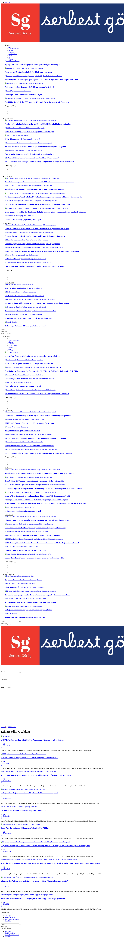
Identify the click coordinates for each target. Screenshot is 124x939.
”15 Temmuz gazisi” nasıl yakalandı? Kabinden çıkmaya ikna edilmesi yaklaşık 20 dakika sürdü (43, 197)
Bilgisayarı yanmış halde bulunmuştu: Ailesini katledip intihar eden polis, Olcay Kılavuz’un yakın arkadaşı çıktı (45, 846)
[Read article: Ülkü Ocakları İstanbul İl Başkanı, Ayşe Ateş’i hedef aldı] (62, 807)
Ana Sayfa (8, 2)
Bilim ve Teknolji (14, 48)
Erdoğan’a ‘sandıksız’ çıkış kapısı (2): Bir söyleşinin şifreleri (28, 318)
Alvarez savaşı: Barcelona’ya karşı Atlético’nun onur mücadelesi (30, 311)
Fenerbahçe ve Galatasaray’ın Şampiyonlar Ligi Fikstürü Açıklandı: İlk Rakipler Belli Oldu (41, 80)
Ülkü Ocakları (12, 727)
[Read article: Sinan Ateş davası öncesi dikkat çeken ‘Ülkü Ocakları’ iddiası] (62, 824)
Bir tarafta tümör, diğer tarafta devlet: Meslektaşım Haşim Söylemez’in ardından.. (37, 303)
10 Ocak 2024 (5, 886)
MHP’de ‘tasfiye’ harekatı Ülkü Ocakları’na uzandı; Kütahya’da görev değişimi (32, 740)
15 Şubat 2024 (5, 869)
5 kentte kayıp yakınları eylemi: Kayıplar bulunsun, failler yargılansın (32, 244)
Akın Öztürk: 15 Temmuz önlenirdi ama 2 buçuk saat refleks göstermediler (34, 189)
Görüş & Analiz (9, 283)
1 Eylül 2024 (5, 763)
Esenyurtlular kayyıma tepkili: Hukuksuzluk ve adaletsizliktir (29, 154)
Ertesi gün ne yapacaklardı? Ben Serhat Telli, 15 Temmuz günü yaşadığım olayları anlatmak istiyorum (45, 212)
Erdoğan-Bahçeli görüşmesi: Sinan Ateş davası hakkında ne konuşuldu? (29, 793)
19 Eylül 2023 (5, 904)
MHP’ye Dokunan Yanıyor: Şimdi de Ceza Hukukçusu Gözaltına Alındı (29, 758)
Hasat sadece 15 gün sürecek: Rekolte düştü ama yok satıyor (29, 72)
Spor (10, 57)
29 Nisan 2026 (5, 745)
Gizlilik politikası (10, 917)
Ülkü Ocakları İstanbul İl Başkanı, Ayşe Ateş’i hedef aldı (23, 810)
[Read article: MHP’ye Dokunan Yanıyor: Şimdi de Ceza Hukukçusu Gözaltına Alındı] (62, 754)
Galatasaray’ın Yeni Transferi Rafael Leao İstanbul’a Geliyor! (29, 87)
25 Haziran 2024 (6, 816)
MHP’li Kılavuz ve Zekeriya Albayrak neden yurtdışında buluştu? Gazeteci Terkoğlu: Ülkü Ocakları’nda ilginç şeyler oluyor (50, 863)
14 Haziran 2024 (6, 833)
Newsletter (8, 921)
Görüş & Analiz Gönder (12, 919)
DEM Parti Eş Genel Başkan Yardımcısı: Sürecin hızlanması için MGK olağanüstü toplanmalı (42, 251)
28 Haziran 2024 (6, 781)
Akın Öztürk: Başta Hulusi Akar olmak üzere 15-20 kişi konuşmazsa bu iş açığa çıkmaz (39, 182)
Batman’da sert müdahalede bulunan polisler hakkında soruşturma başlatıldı (35, 147)
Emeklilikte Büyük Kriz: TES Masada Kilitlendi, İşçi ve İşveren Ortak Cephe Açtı (37, 102)
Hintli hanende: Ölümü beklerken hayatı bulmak (24, 296)
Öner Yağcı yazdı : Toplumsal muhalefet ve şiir (23, 95)
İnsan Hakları (9, 118)
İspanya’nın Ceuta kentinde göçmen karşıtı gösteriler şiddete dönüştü (32, 65)
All (9, 47)
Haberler (7, 45)
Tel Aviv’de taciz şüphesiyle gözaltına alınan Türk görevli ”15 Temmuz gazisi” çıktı (37, 204)
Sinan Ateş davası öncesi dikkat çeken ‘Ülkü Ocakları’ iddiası (25, 828)
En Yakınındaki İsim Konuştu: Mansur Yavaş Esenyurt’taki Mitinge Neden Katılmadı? (39, 162)
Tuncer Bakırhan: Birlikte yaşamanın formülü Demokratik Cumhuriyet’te (34, 266)
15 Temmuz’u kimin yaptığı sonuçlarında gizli (23, 219)
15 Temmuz (8, 176)
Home (3, 727)
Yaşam (11, 59)
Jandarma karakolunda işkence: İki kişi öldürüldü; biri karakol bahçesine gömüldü (38, 124)
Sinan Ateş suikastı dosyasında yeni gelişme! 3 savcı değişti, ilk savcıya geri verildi (33, 898)
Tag (6, 727)
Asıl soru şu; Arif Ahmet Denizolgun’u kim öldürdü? (25, 326)
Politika (11, 55)
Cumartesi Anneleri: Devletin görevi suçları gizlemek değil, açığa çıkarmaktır (35, 236)
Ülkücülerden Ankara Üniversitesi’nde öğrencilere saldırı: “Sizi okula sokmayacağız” (34, 881)
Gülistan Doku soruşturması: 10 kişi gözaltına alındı (25, 259)
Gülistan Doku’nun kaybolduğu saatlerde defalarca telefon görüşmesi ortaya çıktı (37, 229)
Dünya (11, 50)
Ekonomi (11, 52)
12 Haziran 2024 (6, 851)
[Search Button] (20, 621)
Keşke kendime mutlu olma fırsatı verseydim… (23, 288)
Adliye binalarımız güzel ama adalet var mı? (22, 139)
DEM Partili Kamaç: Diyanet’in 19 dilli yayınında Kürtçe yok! (29, 132)
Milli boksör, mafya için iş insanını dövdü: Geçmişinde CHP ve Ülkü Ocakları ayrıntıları (36, 775)
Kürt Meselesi (9, 223)
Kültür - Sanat (13, 54)
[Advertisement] (59, 655)
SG (4, 744)
